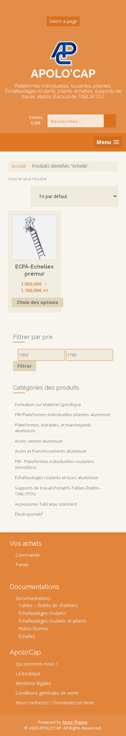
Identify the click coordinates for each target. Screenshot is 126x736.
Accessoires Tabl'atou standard (46, 504)
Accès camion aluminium (39, 441)
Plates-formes (33, 629)
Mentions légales (33, 683)
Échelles (26, 636)
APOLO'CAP (63, 73)
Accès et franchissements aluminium (51, 451)
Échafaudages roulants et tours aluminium (56, 477)
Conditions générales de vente (47, 693)
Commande (28, 555)
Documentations (33, 598)
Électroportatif (29, 514)
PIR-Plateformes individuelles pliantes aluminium (62, 414)
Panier (22, 565)
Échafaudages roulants (42, 613)
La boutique (28, 673)
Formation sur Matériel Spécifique (48, 404)
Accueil (18, 166)
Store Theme (75, 722)
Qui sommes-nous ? (37, 664)
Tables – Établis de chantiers (48, 605)
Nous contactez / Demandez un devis (55, 702)
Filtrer (24, 366)
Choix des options (37, 302)
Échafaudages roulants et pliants (52, 621)
